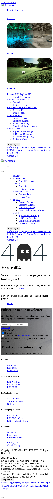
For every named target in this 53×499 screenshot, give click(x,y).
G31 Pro (11, 404)
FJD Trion (12, 368)
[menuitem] (15, 10)
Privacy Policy (24, 335)
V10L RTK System (16, 401)
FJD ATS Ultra (14, 384)
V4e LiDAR (13, 398)
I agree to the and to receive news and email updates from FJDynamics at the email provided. (25, 338)
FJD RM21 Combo (16, 418)
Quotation (11, 432)
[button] (26, 492)
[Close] (2, 171)
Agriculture (12, 365)
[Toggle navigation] (8, 166)
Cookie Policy (13, 445)
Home (10, 303)
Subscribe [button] (5, 327)
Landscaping (13, 370)
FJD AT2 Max (13, 382)
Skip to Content (8, 2)
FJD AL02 (12, 387)
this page (21, 288)
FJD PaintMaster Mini (17, 421)
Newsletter (9, 333)
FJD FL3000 (13, 415)
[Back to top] (2, 497)
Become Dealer (14, 437)
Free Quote (12, 435)
